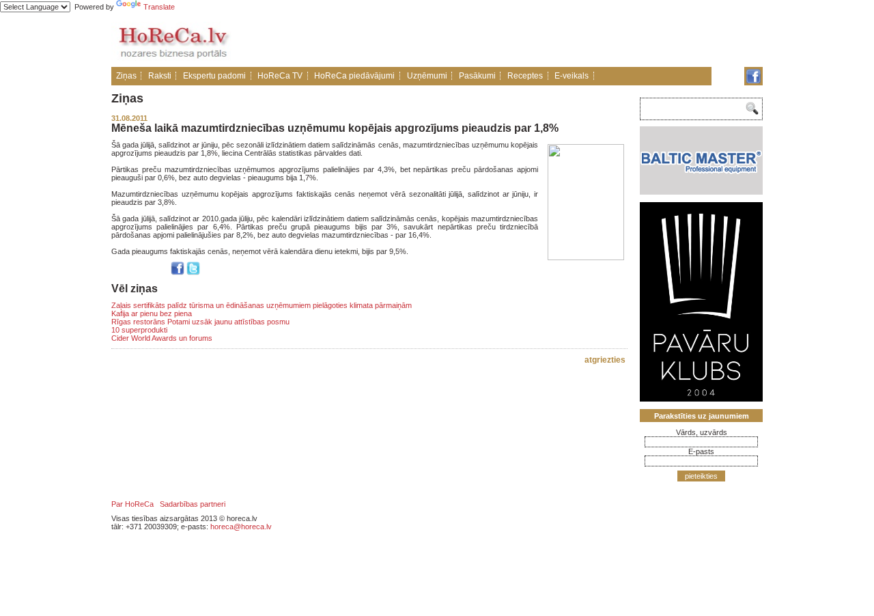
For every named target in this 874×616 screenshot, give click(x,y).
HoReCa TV (279, 76)
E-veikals (571, 76)
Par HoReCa (132, 504)
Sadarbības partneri (192, 504)
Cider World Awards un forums (161, 338)
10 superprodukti (139, 330)
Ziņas (126, 76)
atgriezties (604, 360)
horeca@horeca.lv (241, 526)
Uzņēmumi (427, 76)
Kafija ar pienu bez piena (151, 313)
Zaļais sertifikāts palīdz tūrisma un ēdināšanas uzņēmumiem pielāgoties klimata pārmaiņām (261, 305)
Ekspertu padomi (214, 76)
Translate (159, 7)
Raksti (159, 76)
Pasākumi (477, 76)
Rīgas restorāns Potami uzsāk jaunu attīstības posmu (200, 322)
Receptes (525, 76)
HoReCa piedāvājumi (354, 76)
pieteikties (701, 476)
